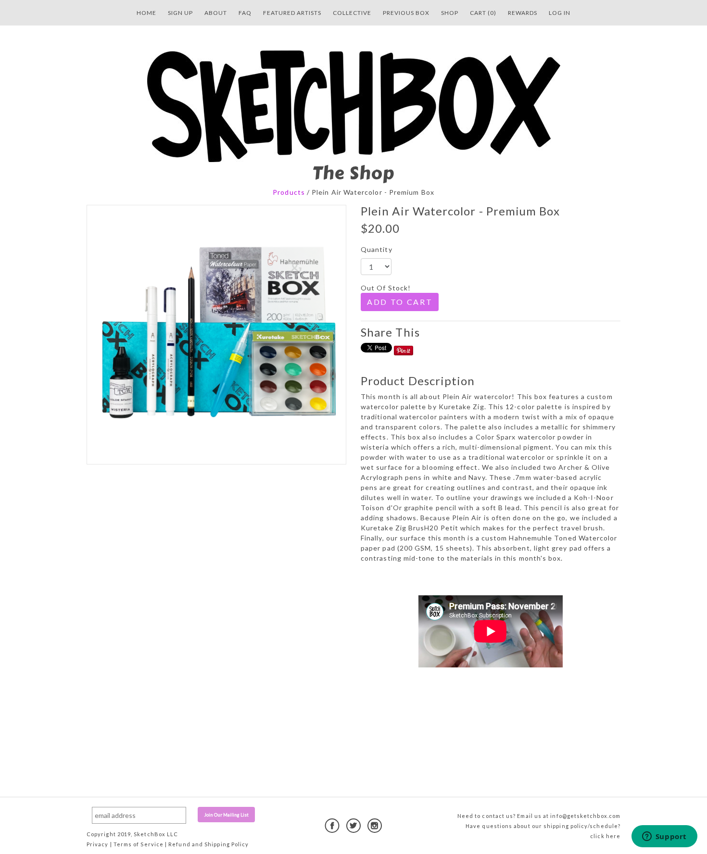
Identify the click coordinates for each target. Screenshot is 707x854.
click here (605, 836)
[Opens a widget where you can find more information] (664, 837)
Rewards (522, 12)
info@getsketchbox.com (585, 816)
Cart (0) (483, 12)
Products (289, 192)
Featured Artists (292, 12)
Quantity (376, 249)
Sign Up (180, 12)
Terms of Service (139, 844)
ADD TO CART (399, 301)
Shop (449, 12)
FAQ (245, 12)
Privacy (98, 844)
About (215, 12)
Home (146, 12)
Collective (352, 12)
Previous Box (406, 12)
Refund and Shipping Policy (208, 844)
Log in (559, 12)
